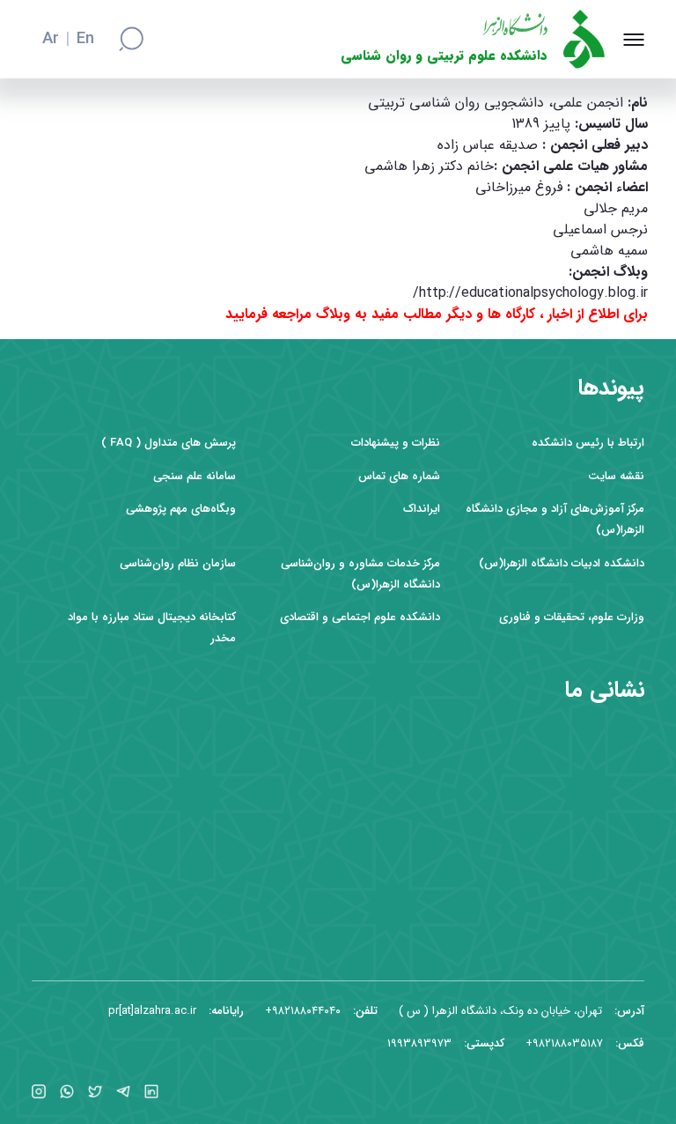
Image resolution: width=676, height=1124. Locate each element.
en (85, 39)
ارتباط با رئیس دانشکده (588, 442)
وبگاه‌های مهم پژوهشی (181, 508)
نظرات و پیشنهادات (395, 442)
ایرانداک (421, 508)
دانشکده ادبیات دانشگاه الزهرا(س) (561, 563)
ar (50, 39)
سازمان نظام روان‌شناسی (178, 563)
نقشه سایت (616, 476)
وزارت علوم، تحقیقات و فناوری (571, 617)
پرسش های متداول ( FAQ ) (168, 442)
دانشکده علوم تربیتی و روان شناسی (444, 56)
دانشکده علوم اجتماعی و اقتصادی (360, 617)
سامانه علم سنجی (194, 476)
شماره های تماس (399, 476)
